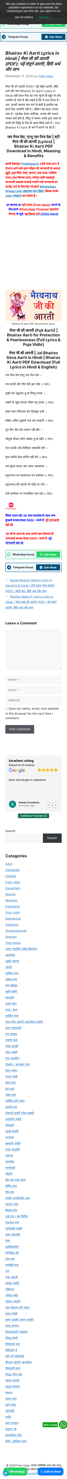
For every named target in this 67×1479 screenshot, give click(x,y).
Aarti (8, 864)
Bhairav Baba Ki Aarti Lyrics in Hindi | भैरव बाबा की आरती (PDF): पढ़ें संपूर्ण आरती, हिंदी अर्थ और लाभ (30, 602)
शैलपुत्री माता (12, 1368)
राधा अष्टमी (11, 1277)
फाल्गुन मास (11, 1204)
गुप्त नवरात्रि (12, 1058)
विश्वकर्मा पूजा (12, 1344)
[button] (55, 805)
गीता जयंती (11, 1052)
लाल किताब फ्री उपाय (17, 1307)
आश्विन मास (11, 973)
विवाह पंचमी (11, 1338)
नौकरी (8, 1174)
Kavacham (12, 888)
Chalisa (10, 876)
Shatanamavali (16, 931)
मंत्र (7, 1241)
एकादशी (9, 997)
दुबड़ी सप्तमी (12, 1131)
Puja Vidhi (12, 912)
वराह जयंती (11, 1313)
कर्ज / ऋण (11, 1010)
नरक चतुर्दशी (12, 1149)
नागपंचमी (10, 1168)
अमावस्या (10, 955)
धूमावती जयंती (13, 1143)
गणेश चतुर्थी (11, 1046)
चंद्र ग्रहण (11, 1070)
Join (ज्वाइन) (13, 196)
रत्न (7, 1271)
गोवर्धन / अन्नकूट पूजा (17, 1064)
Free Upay (12, 882)
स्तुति (8, 1417)
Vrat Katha (13, 943)
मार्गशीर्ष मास (12, 1265)
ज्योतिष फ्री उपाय (14, 1101)
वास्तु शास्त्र (12, 1326)
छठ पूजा (9, 1089)
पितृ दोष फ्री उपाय (15, 1180)
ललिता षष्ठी (11, 1295)
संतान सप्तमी (12, 1380)
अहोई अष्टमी (12, 961)
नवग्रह (9, 1155)
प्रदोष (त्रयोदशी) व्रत (17, 1198)
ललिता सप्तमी (12, 1301)
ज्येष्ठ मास (10, 1095)
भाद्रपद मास (12, 1222)
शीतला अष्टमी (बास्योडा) (18, 1362)
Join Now (55, 37)
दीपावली (9, 1125)
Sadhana (11, 924)
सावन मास (10, 1399)
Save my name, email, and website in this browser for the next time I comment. (32, 713)
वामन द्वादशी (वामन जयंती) (19, 1320)
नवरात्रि (9, 1162)
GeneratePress (33, 1473)
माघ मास (10, 1259)
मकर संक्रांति (12, 1234)
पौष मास (9, 1192)
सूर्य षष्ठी (9, 1411)
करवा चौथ (11, 1003)
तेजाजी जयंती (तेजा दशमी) (19, 1113)
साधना (8, 1392)
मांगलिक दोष (12, 1253)
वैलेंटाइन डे (11, 1350)
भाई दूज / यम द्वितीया (16, 1216)
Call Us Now (52, 1471)
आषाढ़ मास (11, 979)
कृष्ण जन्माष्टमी (13, 1028)
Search (10, 831)
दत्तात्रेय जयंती (13, 1119)
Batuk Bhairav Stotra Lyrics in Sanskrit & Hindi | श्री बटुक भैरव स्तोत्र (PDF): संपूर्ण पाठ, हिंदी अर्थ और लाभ (30, 585)
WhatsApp (17, 1471)
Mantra (10, 894)
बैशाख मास (11, 1210)
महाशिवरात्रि (12, 1247)
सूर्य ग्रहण (10, 1405)
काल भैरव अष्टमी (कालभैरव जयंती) (24, 1022)
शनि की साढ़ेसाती (14, 1356)
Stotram (11, 937)
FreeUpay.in (30, 164)
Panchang (12, 906)
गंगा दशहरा (11, 1034)
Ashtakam (12, 870)
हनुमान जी (10, 1429)
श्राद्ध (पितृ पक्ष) (13, 1374)
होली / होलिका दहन (16, 1441)
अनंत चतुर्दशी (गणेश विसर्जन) (21, 949)
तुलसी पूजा (11, 1107)
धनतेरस (9, 1137)
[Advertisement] (33, 254)
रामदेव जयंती (12, 1283)
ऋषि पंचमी (11, 991)
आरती (8, 967)
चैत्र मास (10, 1082)
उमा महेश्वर (11, 985)
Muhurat (11, 900)
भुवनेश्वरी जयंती (13, 1228)
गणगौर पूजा (11, 1040)
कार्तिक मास (11, 1016)
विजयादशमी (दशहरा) (16, 1332)
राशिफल (9, 1289)
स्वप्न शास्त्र (12, 1423)
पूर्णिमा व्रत (11, 1186)
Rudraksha (13, 918)
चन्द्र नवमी (11, 1076)
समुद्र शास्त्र (12, 1386)
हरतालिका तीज (13, 1435)
